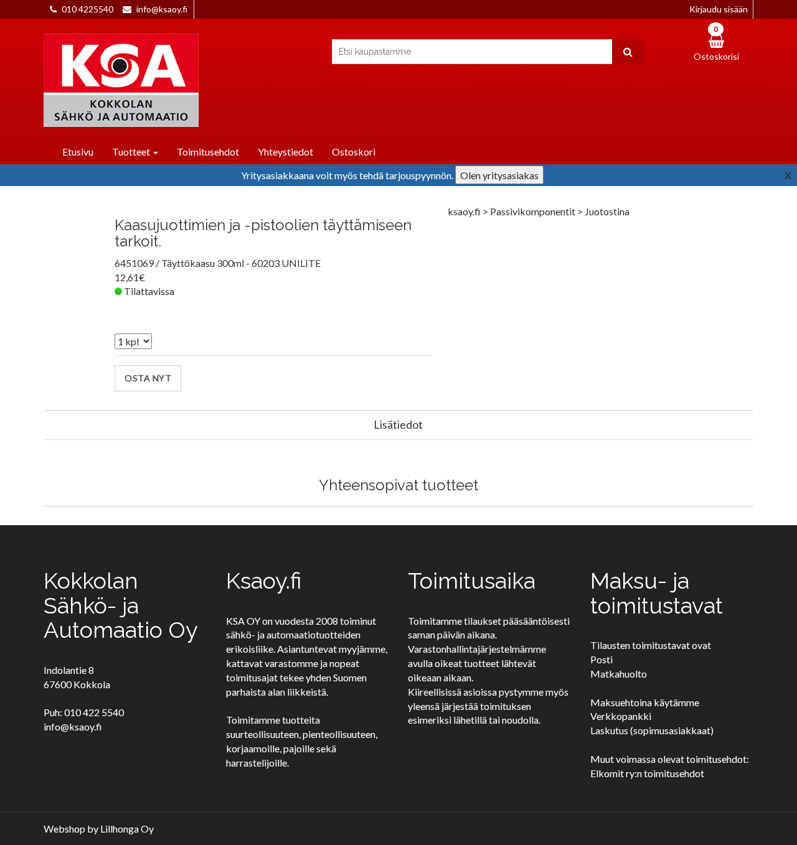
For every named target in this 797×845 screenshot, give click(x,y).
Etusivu (77, 151)
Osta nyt (148, 378)
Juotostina (607, 211)
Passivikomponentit (533, 211)
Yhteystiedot (285, 151)
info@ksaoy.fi (161, 9)
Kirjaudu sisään (718, 9)
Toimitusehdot (208, 151)
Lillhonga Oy (127, 828)
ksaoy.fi (464, 211)
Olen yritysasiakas (499, 175)
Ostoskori (353, 151)
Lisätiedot (398, 424)
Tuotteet (132, 151)
